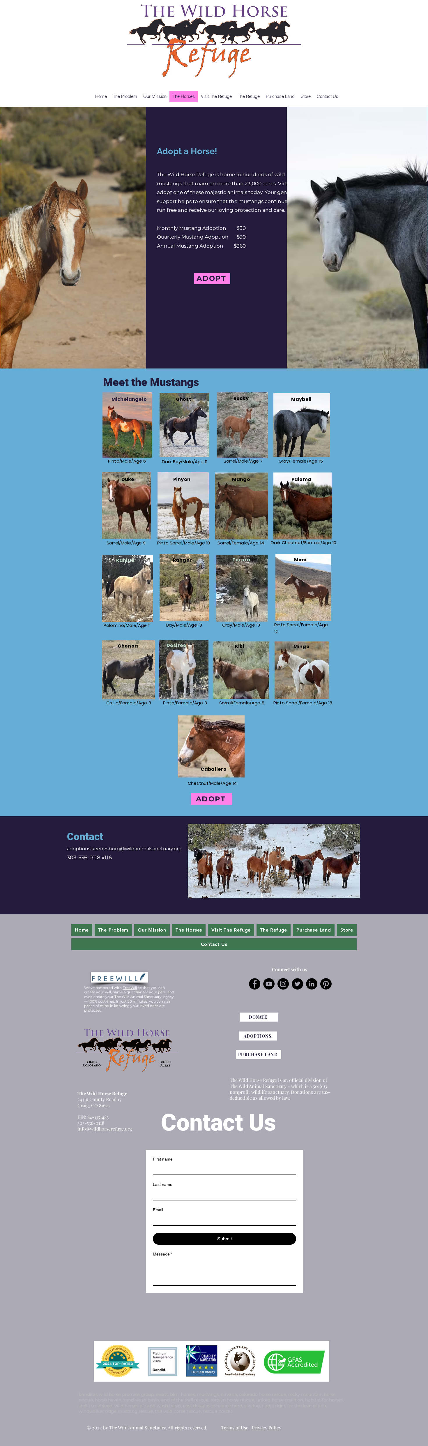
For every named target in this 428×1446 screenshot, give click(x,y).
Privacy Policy (266, 1427)
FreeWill (130, 987)
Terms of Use (234, 1427)
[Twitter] (297, 984)
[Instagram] (283, 984)
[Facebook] (254, 984)
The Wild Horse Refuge (102, 1093)
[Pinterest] (326, 984)
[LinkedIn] (311, 984)
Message (162, 1254)
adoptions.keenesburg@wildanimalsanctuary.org (124, 848)
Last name (162, 1184)
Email (158, 1209)
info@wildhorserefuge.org (104, 1129)
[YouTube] (269, 984)
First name (163, 1159)
